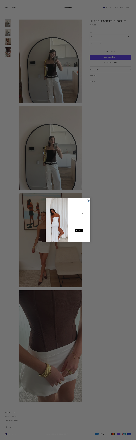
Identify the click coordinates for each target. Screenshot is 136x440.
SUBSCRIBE (79, 230)
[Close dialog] (88, 200)
